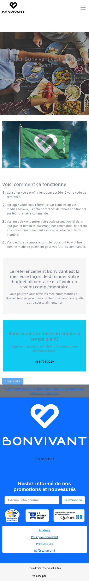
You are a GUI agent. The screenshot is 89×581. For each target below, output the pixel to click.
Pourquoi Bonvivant (44, 537)
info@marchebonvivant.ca (44, 468)
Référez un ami (44, 550)
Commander (12, 381)
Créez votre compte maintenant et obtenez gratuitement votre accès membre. (44, 391)
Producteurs (44, 544)
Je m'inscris (73, 500)
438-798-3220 (44, 361)
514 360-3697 (44, 459)
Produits (44, 530)
